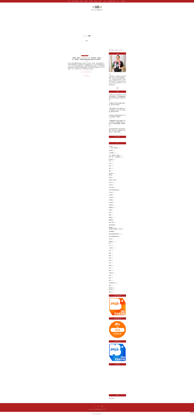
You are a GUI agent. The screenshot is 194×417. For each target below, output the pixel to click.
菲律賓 (110, 209)
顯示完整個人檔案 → (112, 84)
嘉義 (110, 253)
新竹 (110, 268)
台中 (110, 245)
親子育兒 (111, 287)
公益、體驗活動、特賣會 (114, 155)
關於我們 (94, 414)
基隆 (110, 255)
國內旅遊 (111, 159)
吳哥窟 (110, 175)
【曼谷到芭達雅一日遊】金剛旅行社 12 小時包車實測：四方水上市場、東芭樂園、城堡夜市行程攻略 (117, 110)
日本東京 (111, 195)
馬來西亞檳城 (112, 224)
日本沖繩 (111, 197)
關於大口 (69, 1)
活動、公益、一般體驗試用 (114, 156)
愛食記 (110, 265)
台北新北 (111, 248)
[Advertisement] (117, 41)
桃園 (110, 270)
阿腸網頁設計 (192, 412)
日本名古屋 (111, 187)
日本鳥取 (111, 204)
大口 (110, 74)
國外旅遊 (111, 173)
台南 (110, 250)
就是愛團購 (111, 231)
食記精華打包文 (112, 283)
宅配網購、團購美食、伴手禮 (115, 228)
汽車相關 (111, 150)
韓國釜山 (111, 217)
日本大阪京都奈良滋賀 (113, 190)
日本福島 (111, 199)
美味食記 (111, 241)
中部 (110, 160)
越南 (110, 212)
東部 (110, 168)
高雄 (110, 285)
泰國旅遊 (111, 207)
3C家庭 (110, 146)
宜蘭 (110, 257)
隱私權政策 (99, 414)
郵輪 (110, 214)
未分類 (110, 239)
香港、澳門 (111, 222)
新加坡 (110, 177)
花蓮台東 (111, 272)
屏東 (110, 260)
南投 (110, 243)
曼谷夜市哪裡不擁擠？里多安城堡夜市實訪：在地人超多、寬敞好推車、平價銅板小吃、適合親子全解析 (117, 130)
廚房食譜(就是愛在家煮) (75, 1)
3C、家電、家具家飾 (85, 55)
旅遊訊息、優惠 (112, 180)
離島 (110, 170)
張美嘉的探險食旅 (112, 398)
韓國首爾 (111, 219)
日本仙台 (111, 184)
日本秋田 (111, 202)
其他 (118, 1)
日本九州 (111, 182)
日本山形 (111, 192)
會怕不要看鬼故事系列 (113, 236)
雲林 (110, 280)
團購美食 (111, 227)
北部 (110, 163)
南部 (110, 166)
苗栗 (110, 275)
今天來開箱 (111, 152)
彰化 (110, 263)
